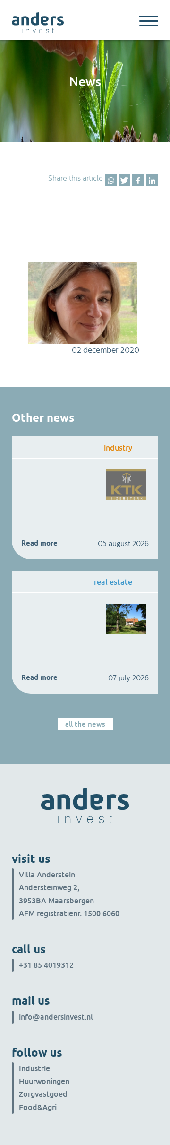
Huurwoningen (44, 1081)
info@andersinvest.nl (56, 1017)
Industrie (34, 1068)
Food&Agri (38, 1107)
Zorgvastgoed (43, 1094)
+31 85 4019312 (46, 965)
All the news (85, 724)
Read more (39, 543)
